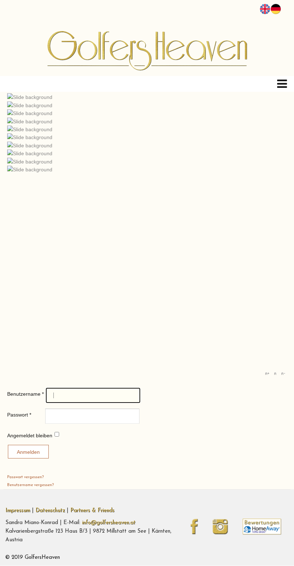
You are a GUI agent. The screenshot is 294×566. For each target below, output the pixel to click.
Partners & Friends (92, 510)
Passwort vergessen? (25, 477)
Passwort (19, 415)
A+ (267, 373)
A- (283, 373)
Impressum (17, 510)
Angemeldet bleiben (29, 435)
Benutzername (25, 394)
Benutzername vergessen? (30, 485)
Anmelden (28, 452)
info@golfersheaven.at (109, 522)
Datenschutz (50, 510)
